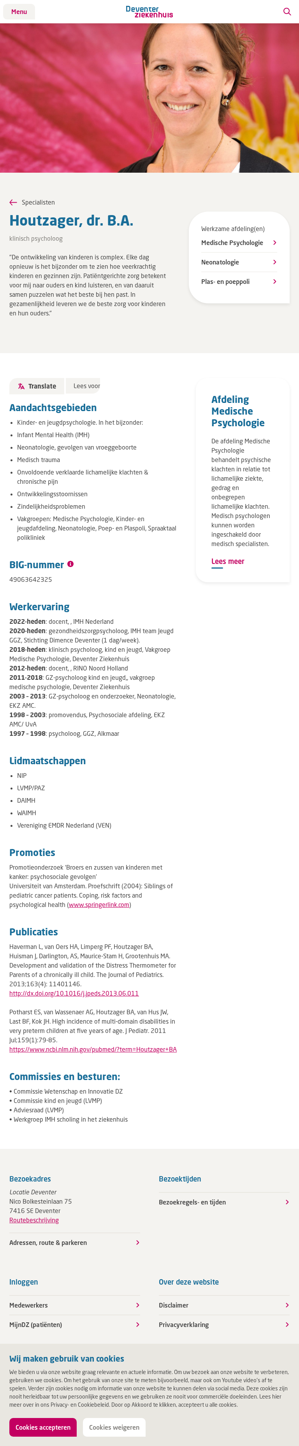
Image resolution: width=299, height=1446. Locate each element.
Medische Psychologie (232, 242)
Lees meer (227, 561)
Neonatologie (220, 262)
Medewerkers (28, 1305)
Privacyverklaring (184, 1324)
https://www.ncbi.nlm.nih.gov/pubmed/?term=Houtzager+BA (93, 1049)
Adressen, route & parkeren (48, 1242)
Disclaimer (173, 1305)
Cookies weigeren (114, 1427)
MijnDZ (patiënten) (35, 1324)
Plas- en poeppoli (225, 281)
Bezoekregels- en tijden (192, 1202)
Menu (19, 11)
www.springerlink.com (99, 904)
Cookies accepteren (43, 1427)
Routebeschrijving (34, 1220)
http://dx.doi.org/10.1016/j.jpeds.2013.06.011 (74, 993)
